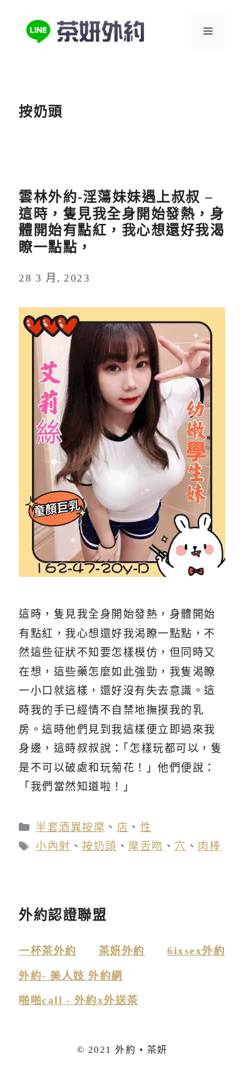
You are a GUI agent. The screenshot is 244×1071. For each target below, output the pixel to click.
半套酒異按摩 (70, 827)
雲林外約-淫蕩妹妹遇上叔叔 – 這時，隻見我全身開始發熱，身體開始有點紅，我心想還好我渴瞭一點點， (122, 221)
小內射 (53, 846)
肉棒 (209, 846)
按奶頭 (99, 846)
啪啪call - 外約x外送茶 (79, 1000)
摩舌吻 (145, 846)
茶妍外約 (122, 951)
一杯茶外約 (48, 951)
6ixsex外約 (196, 951)
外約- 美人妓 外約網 (71, 976)
